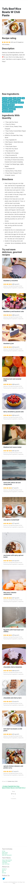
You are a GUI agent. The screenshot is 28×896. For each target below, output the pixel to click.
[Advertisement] (14, 77)
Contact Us (4, 868)
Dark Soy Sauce (13, 102)
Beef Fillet (5, 100)
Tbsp (23, 98)
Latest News (4, 862)
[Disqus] (13, 823)
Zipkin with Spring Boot (7, 855)
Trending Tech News (6, 861)
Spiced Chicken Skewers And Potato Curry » (14, 788)
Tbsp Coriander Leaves (8, 111)
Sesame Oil (20, 102)
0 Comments (13, 798)
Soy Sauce (5, 98)
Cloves (14, 98)
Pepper (19, 98)
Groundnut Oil (11, 104)
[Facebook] (3, 878)
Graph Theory (5, 852)
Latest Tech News (5, 864)
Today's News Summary (7, 860)
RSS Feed (4, 872)
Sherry (10, 98)
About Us (4, 870)
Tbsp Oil (10, 100)
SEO (3, 871)
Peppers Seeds (17, 100)
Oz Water (5, 104)
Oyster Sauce (5, 102)
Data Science (4, 853)
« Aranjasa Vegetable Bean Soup (10, 786)
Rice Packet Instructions (8, 107)
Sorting (3, 851)
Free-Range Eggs (18, 107)
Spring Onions (12, 109)
